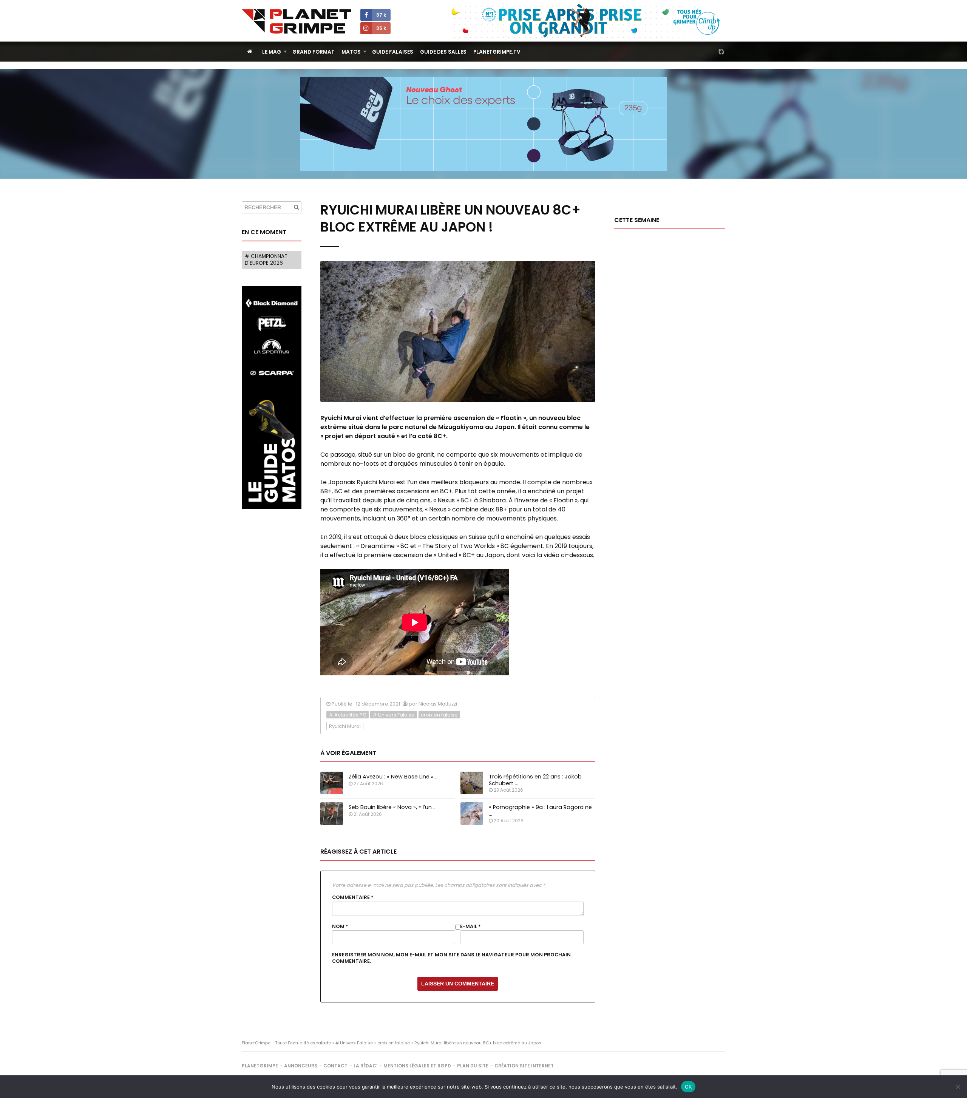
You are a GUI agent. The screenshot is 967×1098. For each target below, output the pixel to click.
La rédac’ (365, 1065)
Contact (335, 1065)
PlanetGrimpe (260, 1065)
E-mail (470, 926)
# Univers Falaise (393, 715)
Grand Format (313, 52)
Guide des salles (443, 52)
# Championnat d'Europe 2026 (266, 260)
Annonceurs (300, 1065)
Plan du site (472, 1065)
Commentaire (353, 897)
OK (688, 1087)
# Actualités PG (347, 715)
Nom (340, 926)
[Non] (957, 1086)
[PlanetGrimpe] (296, 21)
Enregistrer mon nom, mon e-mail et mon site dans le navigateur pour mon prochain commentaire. (451, 957)
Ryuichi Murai (345, 726)
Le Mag (271, 52)
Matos (351, 52)
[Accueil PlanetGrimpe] (250, 51)
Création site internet (524, 1065)
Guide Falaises (392, 52)
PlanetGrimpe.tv (497, 52)
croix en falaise (439, 715)
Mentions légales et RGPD (417, 1065)
